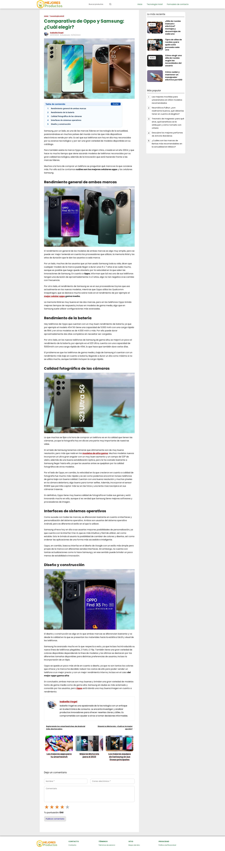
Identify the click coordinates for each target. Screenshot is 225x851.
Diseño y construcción (59, 124)
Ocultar (116, 104)
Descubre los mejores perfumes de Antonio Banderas (167, 134)
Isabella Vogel (56, 32)
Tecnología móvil (154, 4)
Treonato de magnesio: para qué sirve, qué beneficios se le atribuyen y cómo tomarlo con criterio (168, 123)
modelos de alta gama (95, 453)
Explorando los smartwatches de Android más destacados (65, 727)
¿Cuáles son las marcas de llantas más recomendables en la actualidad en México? (167, 143)
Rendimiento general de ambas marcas (66, 108)
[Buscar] (110, 4)
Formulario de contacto (178, 4)
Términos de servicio (107, 845)
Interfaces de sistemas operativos (64, 120)
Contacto (72, 845)
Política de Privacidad (167, 845)
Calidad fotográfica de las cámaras (64, 116)
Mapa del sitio (134, 845)
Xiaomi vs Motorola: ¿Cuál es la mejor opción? (115, 727)
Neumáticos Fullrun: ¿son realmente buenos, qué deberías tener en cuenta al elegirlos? (168, 110)
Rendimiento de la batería (60, 112)
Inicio (140, 4)
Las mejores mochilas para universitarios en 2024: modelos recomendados (167, 99)
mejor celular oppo (54, 296)
